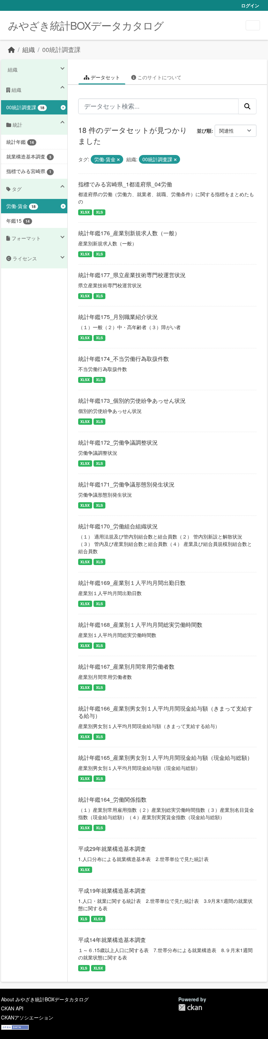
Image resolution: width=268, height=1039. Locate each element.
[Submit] (247, 106)
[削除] (118, 159)
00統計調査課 (61, 49)
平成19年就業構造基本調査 (112, 890)
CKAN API (12, 1008)
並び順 (204, 130)
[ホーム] (11, 49)
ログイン (250, 5)
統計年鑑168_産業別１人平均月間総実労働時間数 (140, 625)
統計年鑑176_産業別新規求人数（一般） (129, 233)
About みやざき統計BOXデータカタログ (45, 999)
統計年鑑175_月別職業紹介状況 (118, 317)
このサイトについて (158, 77)
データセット (104, 77)
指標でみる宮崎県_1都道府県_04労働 (125, 184)
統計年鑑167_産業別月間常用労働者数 (126, 666)
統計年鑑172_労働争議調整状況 (118, 442)
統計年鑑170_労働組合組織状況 (118, 526)
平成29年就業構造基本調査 (112, 849)
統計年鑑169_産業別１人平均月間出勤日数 (132, 583)
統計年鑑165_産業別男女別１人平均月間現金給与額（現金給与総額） (165, 758)
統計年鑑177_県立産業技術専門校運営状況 (132, 275)
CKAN (190, 1007)
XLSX (85, 212)
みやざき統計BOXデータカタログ (86, 25)
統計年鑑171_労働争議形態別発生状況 (126, 484)
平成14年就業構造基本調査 (112, 940)
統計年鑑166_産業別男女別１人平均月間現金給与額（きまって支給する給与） (165, 712)
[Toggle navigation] (253, 25)
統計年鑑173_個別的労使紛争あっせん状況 (132, 400)
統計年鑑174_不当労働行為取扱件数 (123, 359)
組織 (28, 49)
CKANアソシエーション (27, 1017)
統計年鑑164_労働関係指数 (112, 799)
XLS (99, 212)
